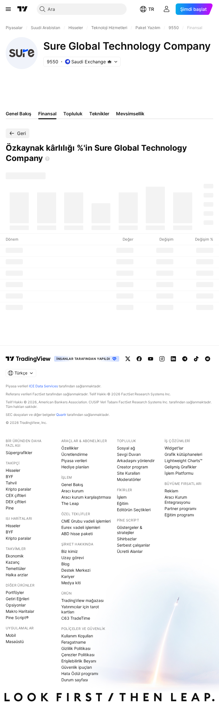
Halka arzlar (17, 574)
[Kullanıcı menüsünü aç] (166, 9)
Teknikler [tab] (99, 113)
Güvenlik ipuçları (76, 667)
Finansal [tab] (47, 113)
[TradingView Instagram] (162, 359)
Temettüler (16, 568)
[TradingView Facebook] (139, 359)
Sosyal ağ (126, 448)
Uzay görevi (72, 557)
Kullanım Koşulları (77, 635)
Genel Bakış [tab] (18, 113)
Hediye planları (75, 466)
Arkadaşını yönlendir (136, 460)
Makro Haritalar (20, 611)
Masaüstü (15, 641)
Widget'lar (174, 448)
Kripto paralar (18, 489)
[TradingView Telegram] (185, 359)
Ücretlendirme (74, 454)
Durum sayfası (74, 679)
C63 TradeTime (75, 618)
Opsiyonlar (16, 605)
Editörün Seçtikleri (134, 509)
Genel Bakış (72, 484)
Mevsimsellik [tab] (130, 113)
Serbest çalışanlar (133, 545)
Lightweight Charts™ (183, 460)
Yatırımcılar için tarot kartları (80, 609)
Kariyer (67, 576)
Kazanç (13, 562)
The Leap (70, 503)
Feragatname (73, 642)
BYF (9, 476)
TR (151, 9)
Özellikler (69, 448)
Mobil (11, 635)
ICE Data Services (43, 386)
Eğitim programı (179, 514)
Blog (65, 563)
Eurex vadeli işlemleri (80, 527)
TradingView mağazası (82, 600)
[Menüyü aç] (8, 9)
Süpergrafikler (19, 452)
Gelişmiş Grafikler (180, 466)
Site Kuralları (128, 473)
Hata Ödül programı (79, 673)
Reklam (171, 490)
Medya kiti (71, 582)
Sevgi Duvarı (129, 454)
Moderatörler (129, 479)
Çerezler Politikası (77, 654)
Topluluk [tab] (72, 113)
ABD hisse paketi (77, 533)
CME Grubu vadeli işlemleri (86, 521)
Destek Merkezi (75, 570)
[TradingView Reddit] (208, 359)
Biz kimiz (69, 551)
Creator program (132, 466)
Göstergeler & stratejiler (129, 530)
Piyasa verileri (74, 460)
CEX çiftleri (16, 495)
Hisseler (13, 470)
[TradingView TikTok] (196, 359)
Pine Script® (17, 617)
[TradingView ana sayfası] (22, 9)
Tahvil (11, 482)
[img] (109, 61)
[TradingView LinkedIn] (173, 359)
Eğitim (122, 503)
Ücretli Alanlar (130, 551)
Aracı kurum (72, 490)
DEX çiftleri (16, 501)
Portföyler (15, 592)
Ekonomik (15, 555)
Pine (10, 507)
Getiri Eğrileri (17, 598)
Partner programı (180, 508)
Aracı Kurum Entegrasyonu (177, 500)
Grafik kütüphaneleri (183, 454)
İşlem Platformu (179, 473)
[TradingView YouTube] (151, 359)
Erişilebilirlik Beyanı (78, 660)
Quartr (61, 414)
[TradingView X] (128, 359)
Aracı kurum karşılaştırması (86, 497)
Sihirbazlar (127, 538)
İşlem (122, 497)
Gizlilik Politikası (75, 648)
